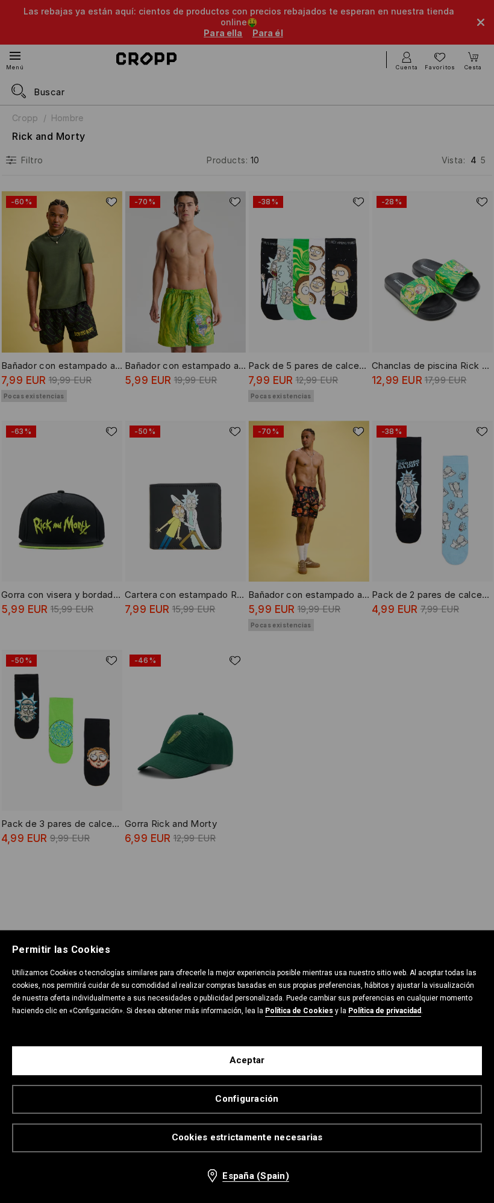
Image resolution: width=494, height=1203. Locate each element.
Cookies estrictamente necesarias (247, 1137)
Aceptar (247, 1060)
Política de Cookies (299, 1011)
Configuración (246, 1098)
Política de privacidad (384, 1011)
